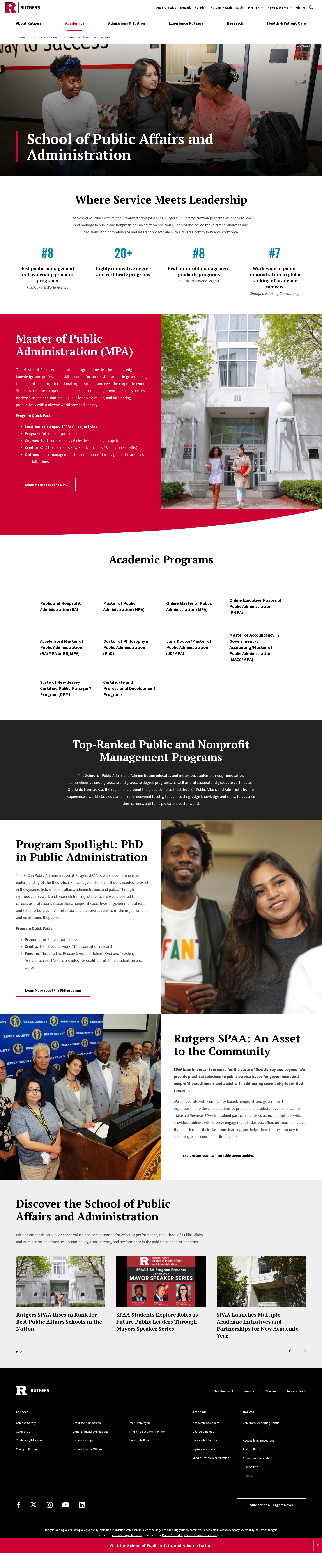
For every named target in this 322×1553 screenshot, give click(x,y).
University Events (140, 1440)
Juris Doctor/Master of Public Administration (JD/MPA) (188, 647)
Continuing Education (29, 1440)
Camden (200, 7)
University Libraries (205, 1440)
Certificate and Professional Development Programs (129, 688)
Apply (240, 7)
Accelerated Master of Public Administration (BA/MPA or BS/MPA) (61, 647)
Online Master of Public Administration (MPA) (189, 606)
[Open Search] (311, 7)
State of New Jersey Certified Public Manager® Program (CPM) (65, 688)
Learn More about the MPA (46, 484)
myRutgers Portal (204, 1449)
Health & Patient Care (286, 23)
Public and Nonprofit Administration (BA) (60, 606)
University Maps (83, 1440)
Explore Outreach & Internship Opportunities (218, 1155)
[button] (289, 1351)
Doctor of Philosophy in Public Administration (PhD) (126, 647)
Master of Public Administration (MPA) (124, 606)
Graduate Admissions (87, 1423)
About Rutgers (28, 23)
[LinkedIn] (82, 1505)
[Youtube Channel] (65, 1504)
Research (235, 23)
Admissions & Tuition (126, 23)
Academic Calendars (206, 1423)
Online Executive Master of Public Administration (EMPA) (255, 606)
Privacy (248, 1476)
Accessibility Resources (258, 1441)
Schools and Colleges (46, 37)
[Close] (317, 1545)
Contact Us (23, 1432)
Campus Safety (26, 1423)
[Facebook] (18, 1505)
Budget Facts (251, 1449)
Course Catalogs (203, 1432)
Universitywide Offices (87, 1449)
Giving (300, 7)
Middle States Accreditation (211, 1458)
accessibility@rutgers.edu (127, 1535)
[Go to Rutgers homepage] (22, 7)
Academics (74, 23)
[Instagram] (50, 1505)
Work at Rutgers (140, 1423)
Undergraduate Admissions (90, 1432)
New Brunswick (165, 7)
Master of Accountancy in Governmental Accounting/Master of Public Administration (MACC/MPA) (254, 647)
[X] (33, 1505)
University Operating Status (261, 1423)
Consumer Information (257, 1458)
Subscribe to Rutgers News (271, 1505)
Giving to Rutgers (27, 1449)
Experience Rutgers (186, 23)
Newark (185, 7)
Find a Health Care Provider (147, 1432)
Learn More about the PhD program (53, 990)
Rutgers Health (221, 7)
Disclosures (250, 1467)
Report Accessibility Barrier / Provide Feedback (189, 1535)
